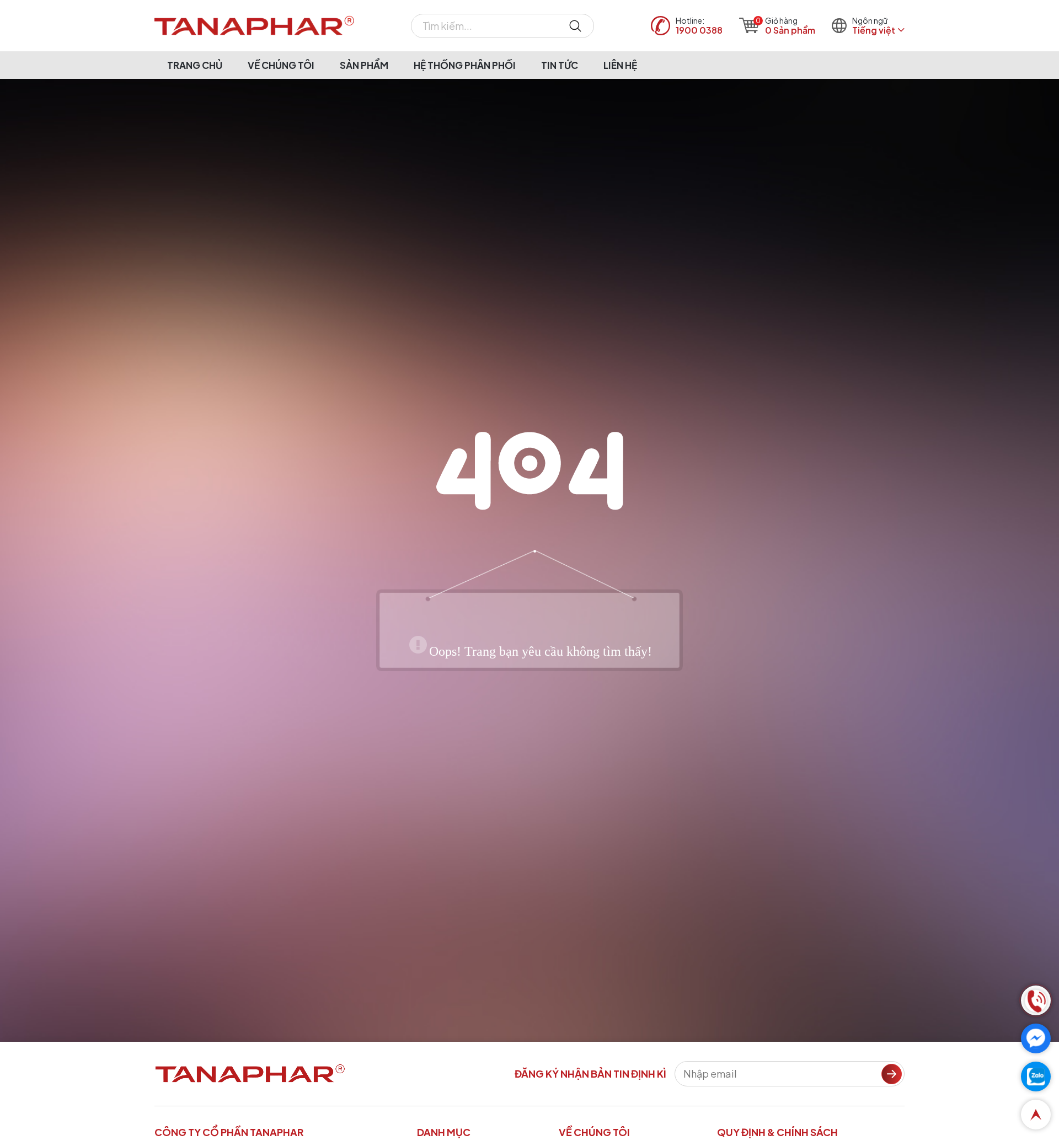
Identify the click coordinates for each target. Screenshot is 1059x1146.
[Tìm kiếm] (575, 26)
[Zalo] (1036, 1076)
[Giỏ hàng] (749, 25)
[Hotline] (1036, 1000)
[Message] (1036, 1038)
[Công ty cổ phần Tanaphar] (254, 25)
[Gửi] (891, 1074)
